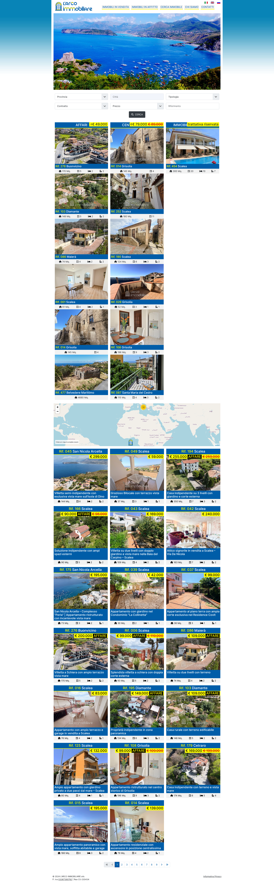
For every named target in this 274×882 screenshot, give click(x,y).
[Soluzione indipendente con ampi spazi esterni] (81, 530)
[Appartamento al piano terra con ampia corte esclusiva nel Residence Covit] (193, 591)
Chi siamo (191, 6)
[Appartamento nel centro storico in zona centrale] (81, 327)
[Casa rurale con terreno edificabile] (81, 191)
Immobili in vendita (115, 6)
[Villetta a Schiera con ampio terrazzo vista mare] (81, 146)
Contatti (207, 6)
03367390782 (65, 879)
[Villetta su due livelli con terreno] (81, 236)
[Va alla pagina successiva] (161, 864)
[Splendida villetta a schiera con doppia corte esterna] (137, 652)
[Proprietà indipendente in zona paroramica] (137, 709)
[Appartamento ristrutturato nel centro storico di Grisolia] (137, 327)
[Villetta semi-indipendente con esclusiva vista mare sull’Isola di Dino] (81, 473)
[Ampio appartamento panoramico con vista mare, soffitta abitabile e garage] (81, 824)
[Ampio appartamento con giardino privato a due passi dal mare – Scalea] (81, 767)
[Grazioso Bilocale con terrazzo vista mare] (137, 473)
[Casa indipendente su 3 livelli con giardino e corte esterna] (193, 473)
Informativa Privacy (212, 876)
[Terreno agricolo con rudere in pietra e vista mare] (81, 372)
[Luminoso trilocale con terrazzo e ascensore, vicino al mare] (81, 282)
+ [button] (58, 407)
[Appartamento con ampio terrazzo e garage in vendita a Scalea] (81, 709)
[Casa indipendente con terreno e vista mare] (193, 767)
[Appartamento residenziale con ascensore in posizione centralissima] (137, 824)
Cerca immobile (171, 6)
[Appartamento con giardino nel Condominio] (137, 591)
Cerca (138, 114)
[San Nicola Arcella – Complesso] (81, 591)
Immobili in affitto (145, 6)
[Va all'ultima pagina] (167, 864)
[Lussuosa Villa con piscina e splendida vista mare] (192, 146)
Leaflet (217, 445)
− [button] (58, 411)
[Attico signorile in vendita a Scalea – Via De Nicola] (193, 530)
